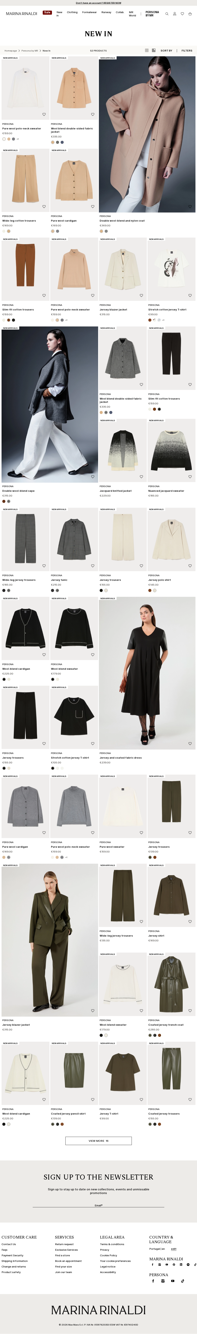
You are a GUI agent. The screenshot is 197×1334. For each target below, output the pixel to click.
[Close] (132, 609)
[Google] (68, 696)
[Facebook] (80, 696)
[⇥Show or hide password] (130, 654)
